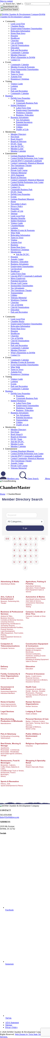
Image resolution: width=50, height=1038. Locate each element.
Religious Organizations (37, 743)
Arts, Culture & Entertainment (7, 598)
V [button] (19, 562)
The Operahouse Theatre (21, 165)
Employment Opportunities (27, 110)
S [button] (30, 556)
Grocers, (29, 765)
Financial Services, (32, 678)
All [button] (43, 539)
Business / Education (25, 115)
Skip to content (6, 1)
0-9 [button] (7, 539)
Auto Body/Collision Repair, (36, 599)
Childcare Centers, (38, 721)
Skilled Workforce (18, 105)
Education (15, 48)
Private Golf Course (19, 170)
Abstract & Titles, (7, 616)
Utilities (19, 127)
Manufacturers (6, 723)
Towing (28, 607)
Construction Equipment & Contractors (37, 645)
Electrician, (30, 652)
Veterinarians (5, 738)
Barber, (28, 721)
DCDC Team (16, 144)
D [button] (30, 539)
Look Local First (18, 24)
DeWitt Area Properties (20, 98)
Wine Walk (15, 72)
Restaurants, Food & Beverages (10, 762)
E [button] (36, 539)
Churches (15, 40)
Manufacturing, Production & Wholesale (12, 720)
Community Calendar (20, 52)
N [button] (30, 550)
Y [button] (36, 562)
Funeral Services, (7, 629)
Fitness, (3, 784)
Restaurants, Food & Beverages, (8, 773)
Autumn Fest (16, 76)
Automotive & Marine (35, 597)
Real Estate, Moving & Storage (11, 744)
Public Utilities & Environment (33, 735)
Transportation (22, 124)
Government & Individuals (7, 688)
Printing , (4, 635)
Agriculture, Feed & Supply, (35, 588)
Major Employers (18, 278)
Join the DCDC (17, 146)
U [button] (14, 562)
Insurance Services (33, 682)
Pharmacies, (30, 693)
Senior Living (30, 729)
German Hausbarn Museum (22, 156)
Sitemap (14, 213)
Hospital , (42, 691)
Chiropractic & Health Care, (36, 689)
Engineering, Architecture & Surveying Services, (10, 625)
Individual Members (8, 693)
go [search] (26, 528)
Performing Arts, (13, 601)
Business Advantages (20, 117)
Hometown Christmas (20, 79)
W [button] (25, 562)
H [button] (26, 544)
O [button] (36, 550)
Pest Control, (18, 633)
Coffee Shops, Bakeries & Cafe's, (10, 768)
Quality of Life (22, 129)
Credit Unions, (36, 676)
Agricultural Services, (33, 586)
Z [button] (25, 568)
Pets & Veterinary (8, 734)
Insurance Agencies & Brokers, (37, 680)
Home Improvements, (8, 704)
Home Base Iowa (18, 33)
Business (9, 96)
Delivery (4, 666)
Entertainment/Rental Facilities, (12, 627)
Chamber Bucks (17, 26)
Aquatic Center (17, 168)
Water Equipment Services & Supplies (11, 638)
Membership (16, 252)
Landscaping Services (9, 706)
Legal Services (7, 711)
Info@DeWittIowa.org (9, 817)
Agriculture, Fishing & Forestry (36, 582)
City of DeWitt (17, 43)
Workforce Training (24, 112)
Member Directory (18, 55)
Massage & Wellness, (33, 727)
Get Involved (16, 269)
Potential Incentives (24, 122)
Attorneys (4, 714)
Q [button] (20, 556)
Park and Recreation (19, 50)
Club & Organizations (20, 45)
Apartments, (5, 748)
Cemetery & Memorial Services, (12, 620)
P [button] (14, 556)
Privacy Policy (17, 206)
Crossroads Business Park (27, 103)
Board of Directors (18, 141)
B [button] (20, 539)
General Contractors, (33, 654)
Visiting (14, 240)
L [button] (19, 550)
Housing (14, 36)
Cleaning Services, (7, 622)
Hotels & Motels (31, 714)
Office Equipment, (7, 633)
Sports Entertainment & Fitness (12, 786)
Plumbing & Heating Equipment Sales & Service (37, 660)
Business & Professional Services (12, 613)
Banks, (28, 676)
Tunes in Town (17, 74)
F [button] (15, 544)
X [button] (31, 562)
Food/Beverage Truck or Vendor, (12, 771)
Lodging (14, 86)
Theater (3, 603)
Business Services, (7, 618)
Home (13, 201)
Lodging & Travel (33, 711)
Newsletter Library (19, 204)
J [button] (35, 544)
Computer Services (8, 648)
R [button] (25, 556)
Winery (3, 776)
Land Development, (8, 631)
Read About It (17, 139)
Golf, (8, 784)
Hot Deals (15, 137)
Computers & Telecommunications (10, 645)
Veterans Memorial (19, 173)
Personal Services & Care (37, 719)
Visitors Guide (17, 84)
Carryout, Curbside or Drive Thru (35, 613)
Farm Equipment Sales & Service (35, 591)
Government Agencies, (9, 691)
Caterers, (12, 765)
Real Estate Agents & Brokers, (11, 754)
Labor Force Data (23, 108)
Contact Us (15, 60)
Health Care (31, 687)
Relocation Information (20, 31)
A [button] (14, 539)
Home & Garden (8, 702)
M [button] (25, 550)
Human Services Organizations (33, 703)
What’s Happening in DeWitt (23, 57)
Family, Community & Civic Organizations (10, 675)
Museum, (4, 601)
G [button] (20, 544)
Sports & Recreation (10, 781)
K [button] (14, 550)
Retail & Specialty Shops (35, 767)
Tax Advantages (23, 120)
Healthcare (15, 38)
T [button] (36, 556)
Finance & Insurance (35, 674)
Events (13, 88)
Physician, (39, 693)
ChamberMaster (17, 225)
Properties (20, 100)
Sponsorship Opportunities (22, 285)
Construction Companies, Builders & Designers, (35, 649)
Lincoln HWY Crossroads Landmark (26, 161)
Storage (3, 755)
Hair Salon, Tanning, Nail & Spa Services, (37, 724)
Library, (3, 678)
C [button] (25, 539)
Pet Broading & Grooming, (10, 736)
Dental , (28, 691)
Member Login (17, 149)
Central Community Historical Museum (27, 163)
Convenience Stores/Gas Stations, (35, 604)
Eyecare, (35, 691)
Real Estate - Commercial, (10, 750)
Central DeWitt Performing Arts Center (27, 158)
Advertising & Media (10, 581)
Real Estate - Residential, (10, 752)
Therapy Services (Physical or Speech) (36, 696)
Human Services (32, 706)
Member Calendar (18, 151)
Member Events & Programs (23, 67)
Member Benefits (18, 218)
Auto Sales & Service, (33, 601)
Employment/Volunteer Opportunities (26, 28)
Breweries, (4, 765)
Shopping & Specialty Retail (35, 762)
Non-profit (10, 678)
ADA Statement (17, 175)
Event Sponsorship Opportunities (25, 69)
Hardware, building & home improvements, (36, 657)
